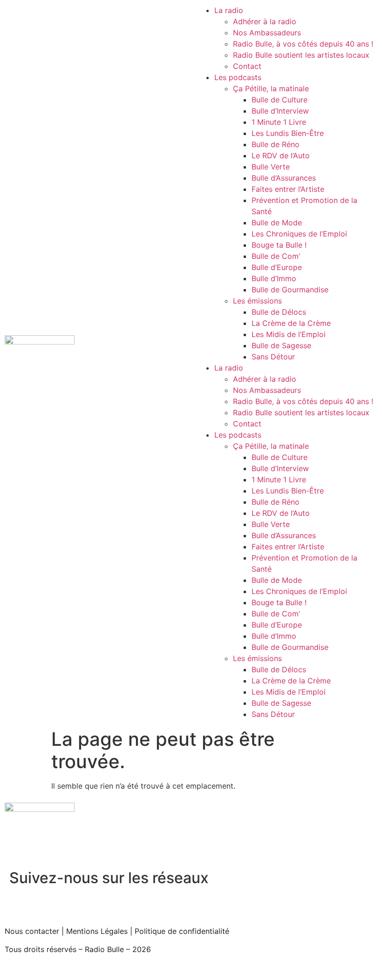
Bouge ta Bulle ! (279, 245)
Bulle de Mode (277, 222)
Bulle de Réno (276, 144)
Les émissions (257, 300)
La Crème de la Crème (291, 323)
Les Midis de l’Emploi (289, 334)
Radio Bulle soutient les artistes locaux (301, 55)
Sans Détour (273, 356)
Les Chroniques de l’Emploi (299, 233)
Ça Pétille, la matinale (271, 88)
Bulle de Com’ (276, 256)
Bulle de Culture (279, 99)
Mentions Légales (97, 931)
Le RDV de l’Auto (281, 155)
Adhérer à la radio (264, 21)
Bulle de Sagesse (281, 345)
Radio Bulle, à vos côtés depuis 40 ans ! (303, 43)
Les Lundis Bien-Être (288, 133)
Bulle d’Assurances (284, 177)
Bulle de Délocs (279, 312)
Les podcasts (237, 77)
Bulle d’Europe (277, 267)
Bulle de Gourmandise (290, 289)
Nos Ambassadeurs (267, 32)
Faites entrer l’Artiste (288, 189)
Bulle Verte (271, 166)
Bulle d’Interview (280, 110)
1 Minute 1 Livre (279, 122)
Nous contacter (32, 931)
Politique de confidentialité (182, 931)
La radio (228, 10)
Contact (247, 66)
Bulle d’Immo (274, 278)
